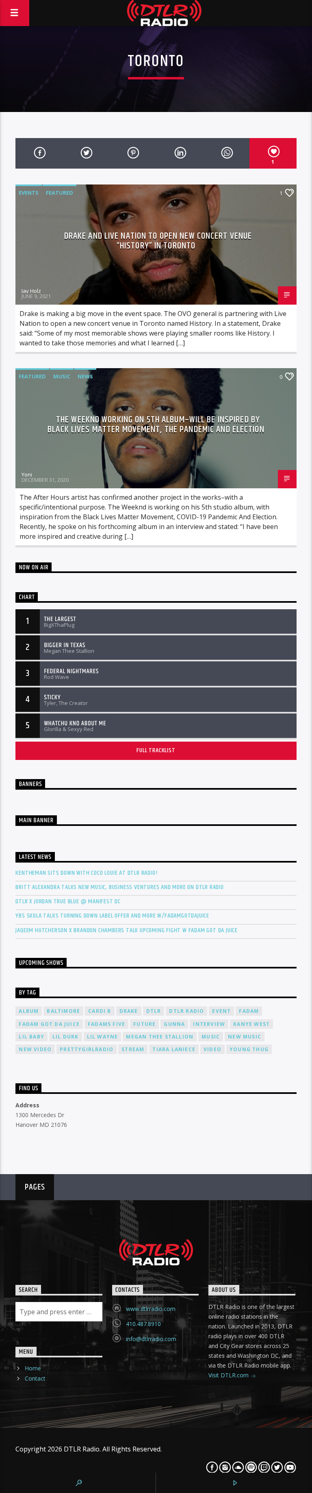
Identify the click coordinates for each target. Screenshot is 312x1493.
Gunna (174, 1024)
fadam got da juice (49, 1024)
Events (29, 192)
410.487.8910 (143, 1324)
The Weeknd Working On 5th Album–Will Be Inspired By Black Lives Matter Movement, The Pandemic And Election (156, 425)
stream (132, 1049)
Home (33, 1368)
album (29, 1011)
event (221, 1011)
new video (35, 1049)
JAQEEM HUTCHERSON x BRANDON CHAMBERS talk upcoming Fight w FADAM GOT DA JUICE (126, 930)
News (85, 376)
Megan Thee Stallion (159, 1036)
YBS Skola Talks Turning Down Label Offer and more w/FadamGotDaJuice (112, 916)
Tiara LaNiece (173, 1049)
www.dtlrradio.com (151, 1309)
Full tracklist (155, 750)
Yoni (27, 474)
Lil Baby (31, 1036)
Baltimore (63, 1011)
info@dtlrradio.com (151, 1339)
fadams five (106, 1024)
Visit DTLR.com (229, 1375)
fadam (249, 1011)
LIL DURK (65, 1036)
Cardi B (99, 1011)
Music (61, 376)
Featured (59, 192)
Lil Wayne (102, 1036)
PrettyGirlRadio (86, 1049)
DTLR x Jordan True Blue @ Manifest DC (68, 901)
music (211, 1036)
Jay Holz (31, 290)
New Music (244, 1036)
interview (209, 1024)
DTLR (153, 1011)
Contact (35, 1378)
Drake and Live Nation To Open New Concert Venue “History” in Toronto (158, 241)
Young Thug (249, 1049)
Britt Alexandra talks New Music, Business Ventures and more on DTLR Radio (119, 887)
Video (212, 1049)
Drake (128, 1011)
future (144, 1024)
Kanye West (251, 1024)
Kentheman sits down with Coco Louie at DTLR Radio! (86, 873)
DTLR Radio (186, 1011)
